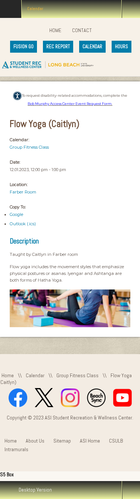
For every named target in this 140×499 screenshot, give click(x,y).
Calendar (35, 375)
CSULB (116, 441)
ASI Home (90, 441)
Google (16, 214)
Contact (82, 30)
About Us (35, 441)
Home (55, 30)
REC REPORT (58, 46)
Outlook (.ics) (23, 223)
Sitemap (62, 441)
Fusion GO (23, 46)
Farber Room (23, 192)
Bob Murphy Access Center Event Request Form (70, 104)
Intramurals (16, 449)
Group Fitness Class (29, 147)
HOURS (121, 46)
